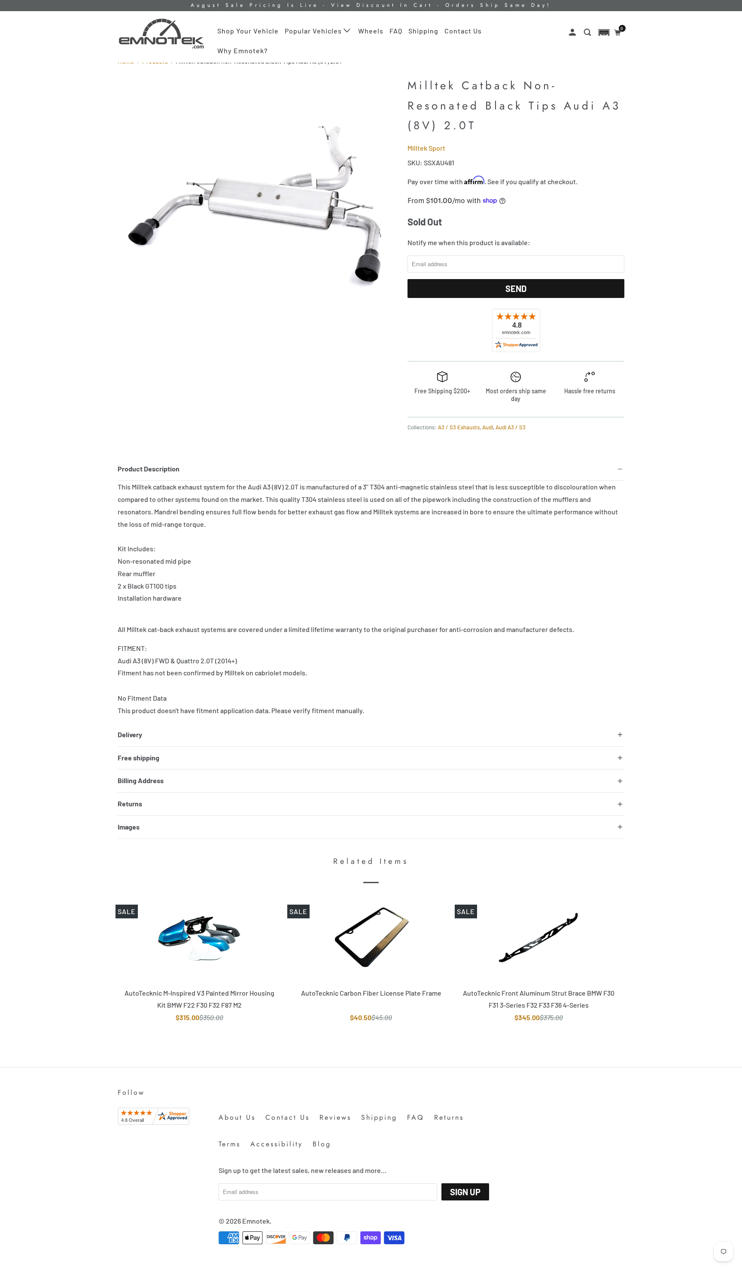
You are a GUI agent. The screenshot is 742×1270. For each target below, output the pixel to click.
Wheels (370, 31)
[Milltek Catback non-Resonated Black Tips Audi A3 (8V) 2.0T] (258, 214)
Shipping (423, 31)
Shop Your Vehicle (248, 31)
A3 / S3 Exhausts (459, 427)
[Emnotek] (162, 34)
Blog (322, 1144)
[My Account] (573, 32)
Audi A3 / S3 (511, 427)
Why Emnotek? (242, 50)
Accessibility (276, 1144)
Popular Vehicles (314, 31)
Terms (229, 1144)
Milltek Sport (426, 148)
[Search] (588, 32)
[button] (604, 32)
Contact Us (463, 31)
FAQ (395, 31)
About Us (237, 1117)
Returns (449, 1117)
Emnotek (256, 1221)
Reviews (335, 1117)
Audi (487, 427)
